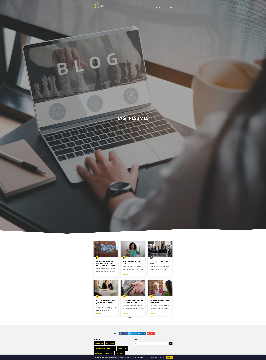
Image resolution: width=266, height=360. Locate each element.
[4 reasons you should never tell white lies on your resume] (133, 288)
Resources (145, 3)
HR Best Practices (122, 348)
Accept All (169, 357)
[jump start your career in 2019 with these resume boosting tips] (106, 288)
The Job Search (119, 353)
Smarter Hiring (109, 353)
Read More (98, 275)
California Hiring (99, 343)
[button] (123, 333)
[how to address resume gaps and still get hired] (160, 288)
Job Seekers (125, 3)
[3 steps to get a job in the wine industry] (160, 249)
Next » (137, 317)
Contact (169, 3)
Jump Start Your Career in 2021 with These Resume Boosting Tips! (105, 302)
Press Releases (98, 353)
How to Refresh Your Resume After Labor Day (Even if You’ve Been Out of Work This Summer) (105, 263)
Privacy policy (154, 357)
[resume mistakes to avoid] (133, 249)
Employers (135, 3)
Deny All (162, 357)
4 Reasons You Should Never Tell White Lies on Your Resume (133, 301)
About (162, 3)
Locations (154, 3)
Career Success (110, 343)
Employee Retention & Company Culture (105, 348)
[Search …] (150, 343)
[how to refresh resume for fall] (106, 249)
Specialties (115, 3)
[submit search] (170, 343)
